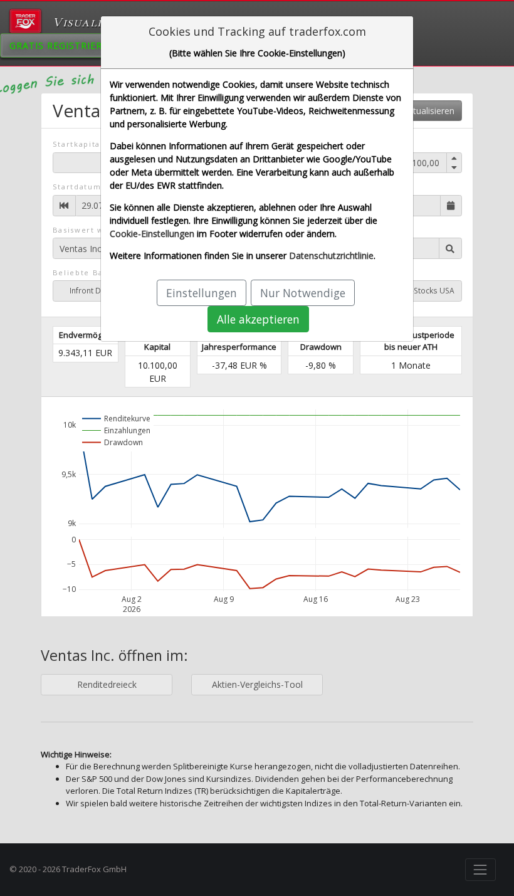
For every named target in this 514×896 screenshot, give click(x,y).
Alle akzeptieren (258, 319)
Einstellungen (201, 292)
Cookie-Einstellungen (152, 234)
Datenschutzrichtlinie (331, 255)
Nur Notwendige (302, 292)
